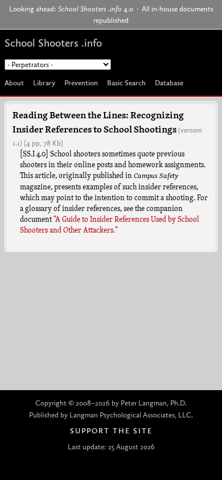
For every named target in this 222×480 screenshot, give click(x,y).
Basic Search (126, 82)
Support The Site (111, 431)
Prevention (81, 82)
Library (44, 82)
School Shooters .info (53, 42)
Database (169, 82)
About (14, 82)
